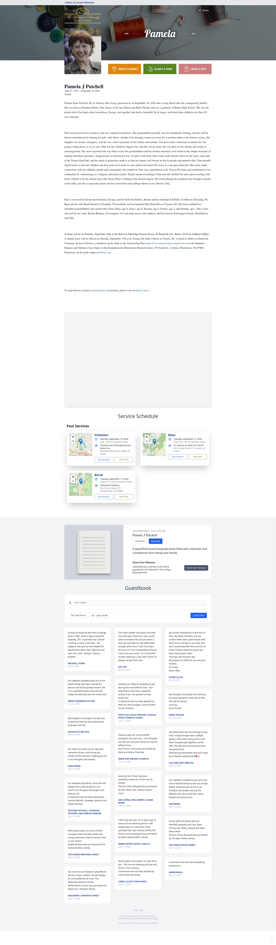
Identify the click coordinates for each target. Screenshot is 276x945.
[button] (81, 441)
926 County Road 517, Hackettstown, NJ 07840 (111, 489)
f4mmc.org (105, 252)
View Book (140, 541)
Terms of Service (146, 918)
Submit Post (198, 615)
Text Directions (104, 459)
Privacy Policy (129, 918)
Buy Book (155, 541)
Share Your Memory (196, 567)
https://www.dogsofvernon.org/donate (166, 243)
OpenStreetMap (141, 923)
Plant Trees (123, 459)
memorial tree (99, 290)
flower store (142, 290)
